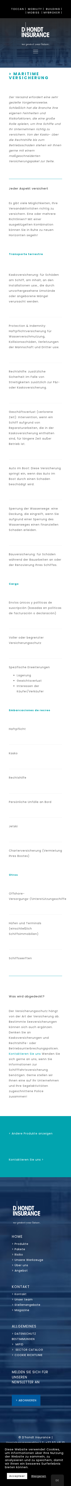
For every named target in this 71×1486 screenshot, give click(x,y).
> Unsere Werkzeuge (27, 1260)
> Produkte (20, 1244)
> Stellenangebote (26, 1305)
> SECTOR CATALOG (27, 1350)
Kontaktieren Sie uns (25, 1054)
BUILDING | (54, 9)
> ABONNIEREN (26, 1400)
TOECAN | (18, 9)
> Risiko (17, 1255)
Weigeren (38, 1476)
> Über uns (20, 1265)
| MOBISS (33, 12)
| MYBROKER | (52, 12)
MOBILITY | (36, 9)
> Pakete (18, 1249)
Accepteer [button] (17, 1476)
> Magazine (20, 1310)
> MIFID (17, 1344)
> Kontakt (20, 1294)
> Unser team (22, 1299)
